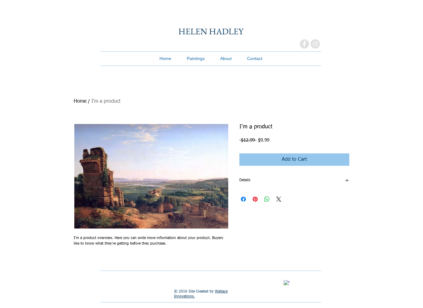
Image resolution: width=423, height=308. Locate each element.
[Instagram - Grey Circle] (315, 44)
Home (80, 101)
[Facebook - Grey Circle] (304, 44)
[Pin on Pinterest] (255, 199)
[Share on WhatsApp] (267, 199)
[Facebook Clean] (286, 283)
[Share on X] (278, 199)
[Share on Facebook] (243, 199)
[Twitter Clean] (279, 280)
